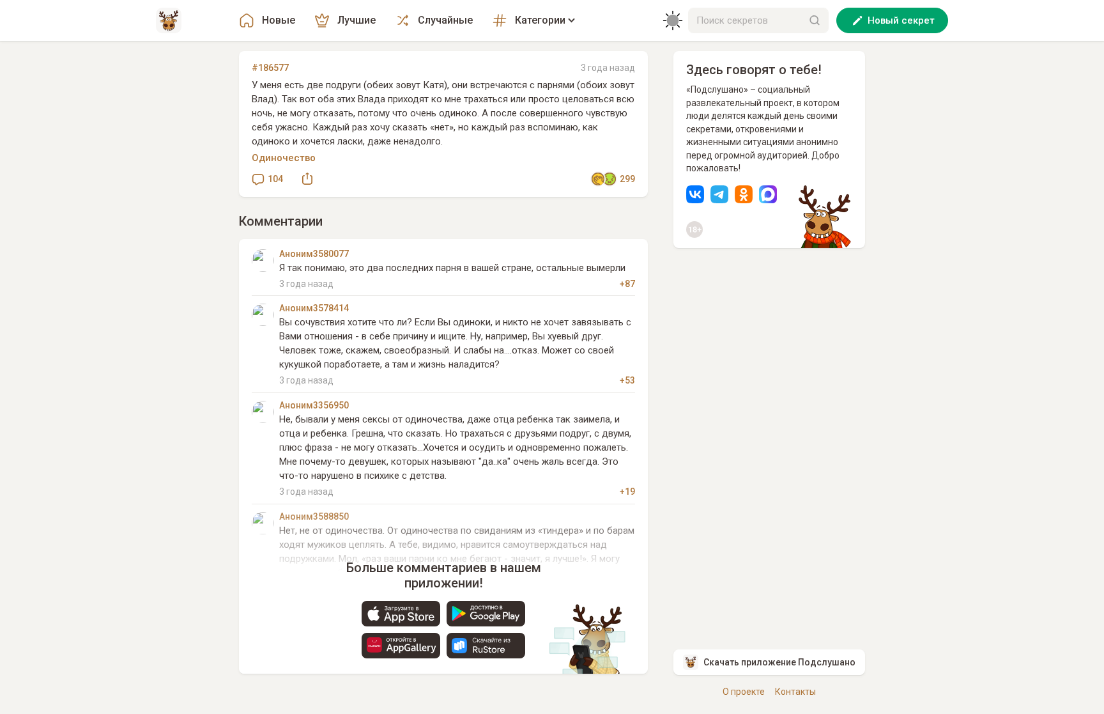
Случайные (445, 20)
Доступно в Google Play (486, 613)
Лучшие (356, 20)
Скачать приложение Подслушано (779, 662)
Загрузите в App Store (401, 613)
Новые (278, 20)
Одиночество (284, 158)
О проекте (744, 692)
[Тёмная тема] (673, 20)
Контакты (795, 692)
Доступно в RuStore (486, 645)
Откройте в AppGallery (401, 645)
